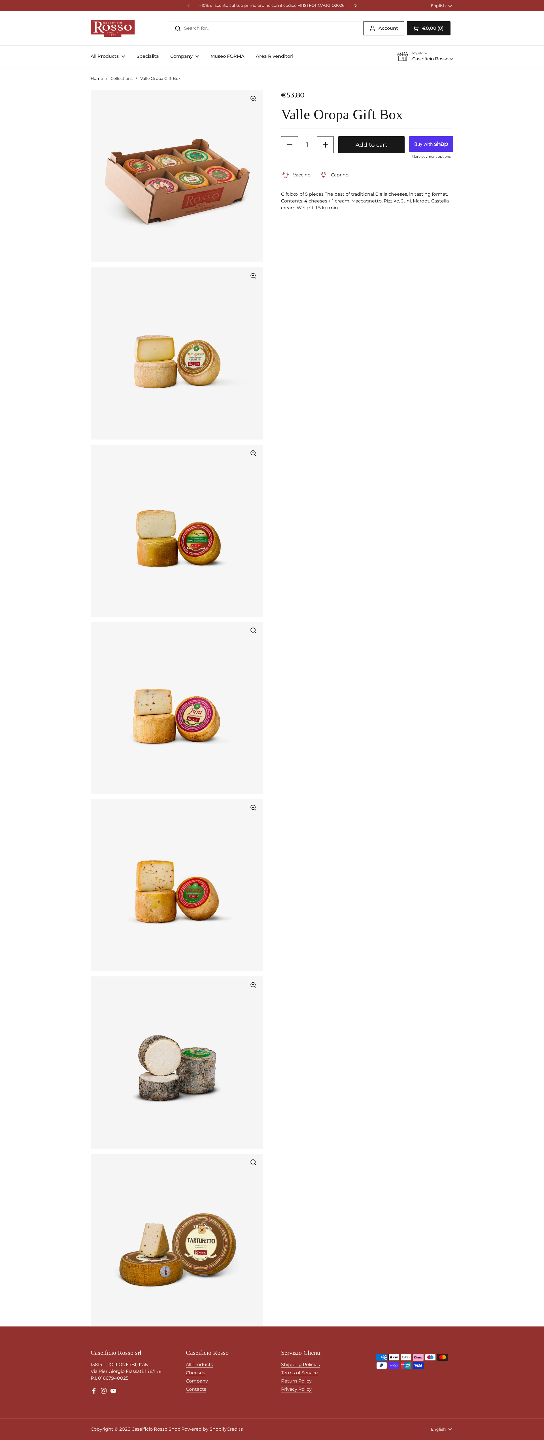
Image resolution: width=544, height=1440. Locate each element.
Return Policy (296, 1381)
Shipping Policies (300, 1364)
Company (197, 1381)
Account (388, 28)
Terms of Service (299, 1372)
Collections (121, 78)
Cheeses (195, 1372)
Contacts (196, 1389)
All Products (199, 1364)
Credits (235, 1429)
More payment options (431, 156)
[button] (428, 28)
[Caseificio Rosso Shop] (113, 28)
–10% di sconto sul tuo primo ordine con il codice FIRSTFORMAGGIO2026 (272, 5)
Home (97, 78)
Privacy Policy (296, 1389)
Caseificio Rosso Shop (155, 1429)
